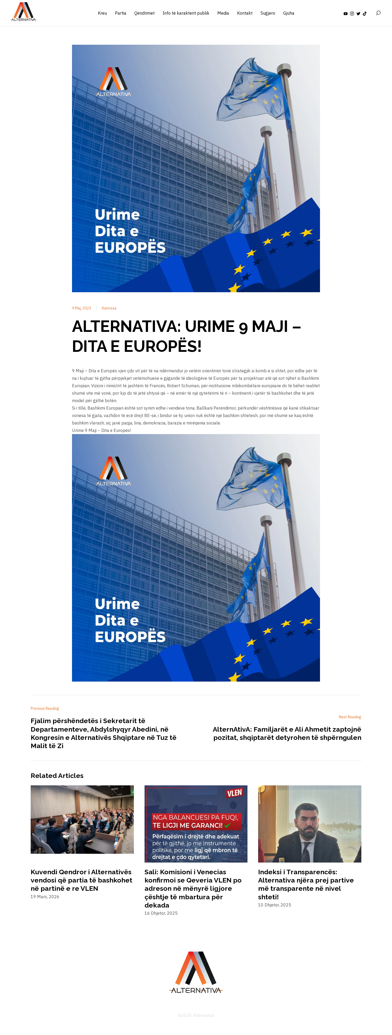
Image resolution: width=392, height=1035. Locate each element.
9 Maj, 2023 (81, 308)
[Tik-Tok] (365, 13)
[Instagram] (352, 13)
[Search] (378, 13)
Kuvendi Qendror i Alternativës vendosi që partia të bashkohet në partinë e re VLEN (81, 880)
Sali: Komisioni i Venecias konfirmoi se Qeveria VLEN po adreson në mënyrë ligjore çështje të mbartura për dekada (193, 888)
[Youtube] (345, 13)
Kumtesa (109, 308)
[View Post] (82, 820)
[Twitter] (358, 13)
